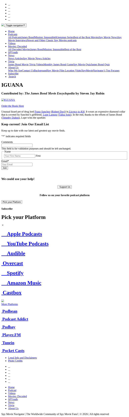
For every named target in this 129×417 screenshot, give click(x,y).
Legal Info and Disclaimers (22, 357)
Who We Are (15, 70)
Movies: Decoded (17, 46)
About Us (13, 67)
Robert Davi (58, 111)
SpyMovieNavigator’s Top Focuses (100, 70)
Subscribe (13, 73)
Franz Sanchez (42, 111)
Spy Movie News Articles (36, 58)
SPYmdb (13, 52)
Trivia (11, 61)
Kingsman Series (64, 37)
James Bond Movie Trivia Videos (26, 64)
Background (40, 70)
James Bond (27, 37)
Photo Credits (15, 360)
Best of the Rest (72, 49)
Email (5, 161)
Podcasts (12, 34)
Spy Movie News (108, 37)
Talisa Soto (65, 114)
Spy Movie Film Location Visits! (64, 70)
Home (11, 31)
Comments (7, 142)
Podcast (12, 390)
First (38, 155)
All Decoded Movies (19, 49)
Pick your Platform (12, 202)
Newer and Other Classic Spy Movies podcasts (52, 40)
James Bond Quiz (100, 64)
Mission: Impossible (44, 37)
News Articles (15, 58)
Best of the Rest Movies (86, 37)
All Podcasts (14, 37)
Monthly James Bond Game (58, 64)
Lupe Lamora (50, 114)
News (11, 55)
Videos (11, 43)
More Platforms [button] (9, 304)
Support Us (64, 187)
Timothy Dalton (10, 117)
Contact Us (28, 70)
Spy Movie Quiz (82, 64)
